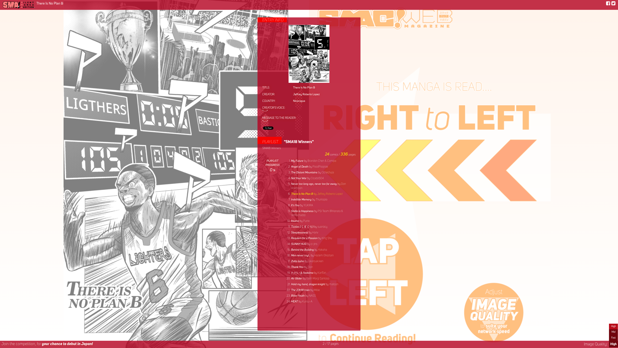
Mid (613, 332)
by (313, 161)
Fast (613, 338)
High (613, 326)
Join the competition (47, 344)
